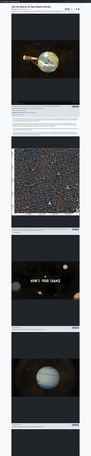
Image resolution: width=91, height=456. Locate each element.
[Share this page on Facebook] (79, 9)
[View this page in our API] (72, 9)
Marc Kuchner (63, 11)
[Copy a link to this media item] (70, 107)
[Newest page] (79, 4)
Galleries (68, 1)
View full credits (71, 11)
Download (76, 106)
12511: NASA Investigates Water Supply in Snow (67, 4)
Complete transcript (16, 114)
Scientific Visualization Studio (12, 1)
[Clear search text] (87, 1)
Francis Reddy (32, 11)
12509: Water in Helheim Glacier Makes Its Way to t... (22, 4)
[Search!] (89, 1)
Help (73, 1)
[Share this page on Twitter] (76, 9)
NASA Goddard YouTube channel (28, 112)
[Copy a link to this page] (74, 9)
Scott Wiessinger (20, 11)
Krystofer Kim (46, 11)
